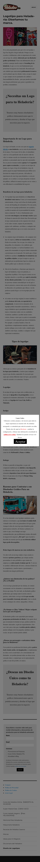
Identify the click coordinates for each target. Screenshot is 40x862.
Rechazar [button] (23, 429)
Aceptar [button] (20, 441)
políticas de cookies (10, 434)
